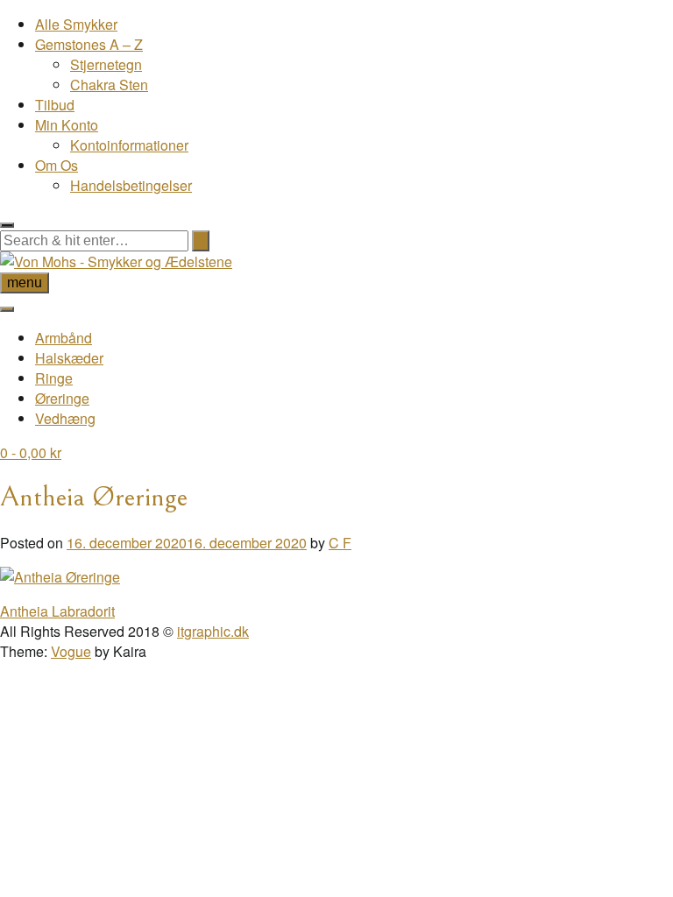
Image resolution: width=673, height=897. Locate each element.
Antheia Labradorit (57, 611)
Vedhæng (65, 418)
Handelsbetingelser (131, 185)
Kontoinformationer (129, 145)
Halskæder (69, 358)
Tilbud (54, 105)
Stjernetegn (106, 64)
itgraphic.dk (213, 631)
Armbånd (63, 338)
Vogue (71, 651)
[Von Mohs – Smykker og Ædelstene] (116, 261)
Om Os (56, 165)
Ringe (54, 378)
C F (340, 543)
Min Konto (66, 125)
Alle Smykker (76, 24)
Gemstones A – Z (89, 44)
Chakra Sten (109, 84)
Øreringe (62, 398)
